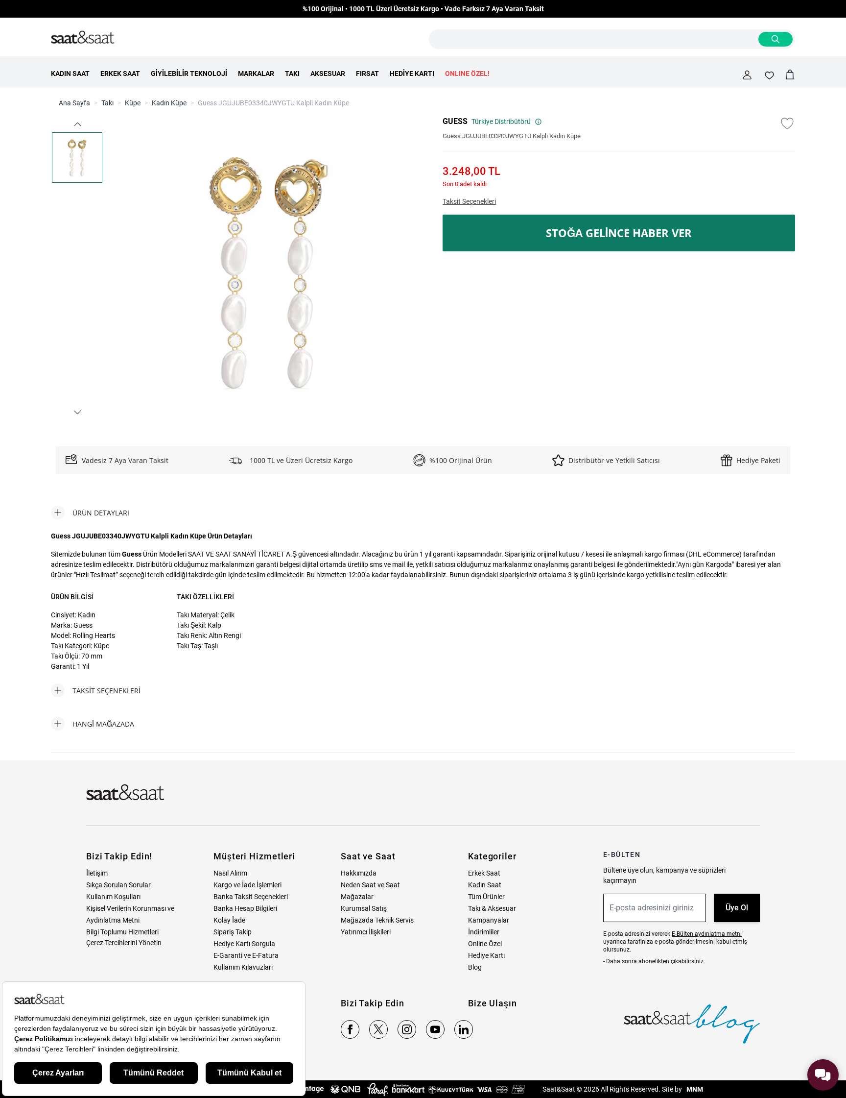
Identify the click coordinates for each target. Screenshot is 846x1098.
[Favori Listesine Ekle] (787, 123)
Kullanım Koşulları (113, 897)
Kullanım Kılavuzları (243, 967)
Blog (475, 967)
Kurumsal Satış (364, 908)
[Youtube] (435, 1029)
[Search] (775, 39)
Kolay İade (229, 920)
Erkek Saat (484, 873)
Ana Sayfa (74, 103)
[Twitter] (378, 1029)
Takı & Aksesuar (492, 908)
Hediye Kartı (486, 955)
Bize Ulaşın (492, 1003)
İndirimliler (483, 932)
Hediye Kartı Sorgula (244, 944)
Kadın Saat (484, 885)
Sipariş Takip (232, 932)
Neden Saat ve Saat (370, 885)
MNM (694, 1089)
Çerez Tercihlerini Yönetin (124, 943)
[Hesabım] (747, 75)
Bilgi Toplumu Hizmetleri (122, 932)
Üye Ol (737, 907)
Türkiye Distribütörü (501, 121)
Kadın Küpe (169, 103)
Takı (107, 103)
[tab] (90, 512)
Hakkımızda (358, 873)
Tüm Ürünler (486, 897)
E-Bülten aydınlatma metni (707, 933)
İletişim (97, 873)
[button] (77, 124)
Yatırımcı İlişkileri (366, 932)
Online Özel (485, 944)
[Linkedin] (463, 1029)
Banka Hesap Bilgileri (245, 908)
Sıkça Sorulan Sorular (118, 885)
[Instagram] (407, 1029)
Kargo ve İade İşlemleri (247, 885)
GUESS (455, 121)
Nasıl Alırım (230, 873)
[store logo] (83, 37)
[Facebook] (350, 1029)
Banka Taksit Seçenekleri (250, 897)
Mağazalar (357, 897)
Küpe (133, 103)
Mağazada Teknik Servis (377, 920)
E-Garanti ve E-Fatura (246, 955)
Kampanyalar (488, 920)
